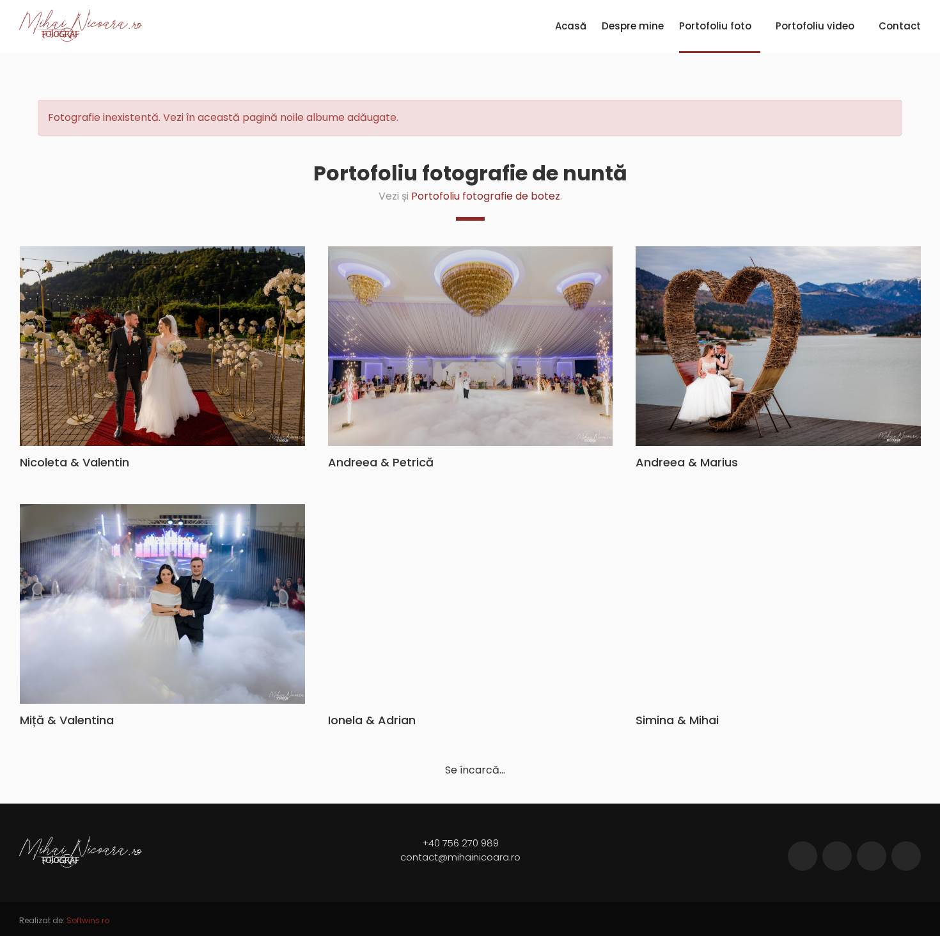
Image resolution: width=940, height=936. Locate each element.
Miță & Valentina (67, 720)
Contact (900, 26)
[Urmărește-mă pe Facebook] (802, 856)
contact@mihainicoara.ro (460, 857)
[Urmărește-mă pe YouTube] (906, 856)
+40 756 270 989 (460, 843)
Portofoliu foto (715, 26)
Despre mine (633, 26)
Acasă (570, 26)
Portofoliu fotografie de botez (485, 196)
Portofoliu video (815, 26)
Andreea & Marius (687, 462)
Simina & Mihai (677, 720)
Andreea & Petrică (381, 462)
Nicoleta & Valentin (74, 462)
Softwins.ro (88, 920)
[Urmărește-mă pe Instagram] (837, 856)
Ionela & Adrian (372, 720)
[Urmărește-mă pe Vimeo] (871, 856)
